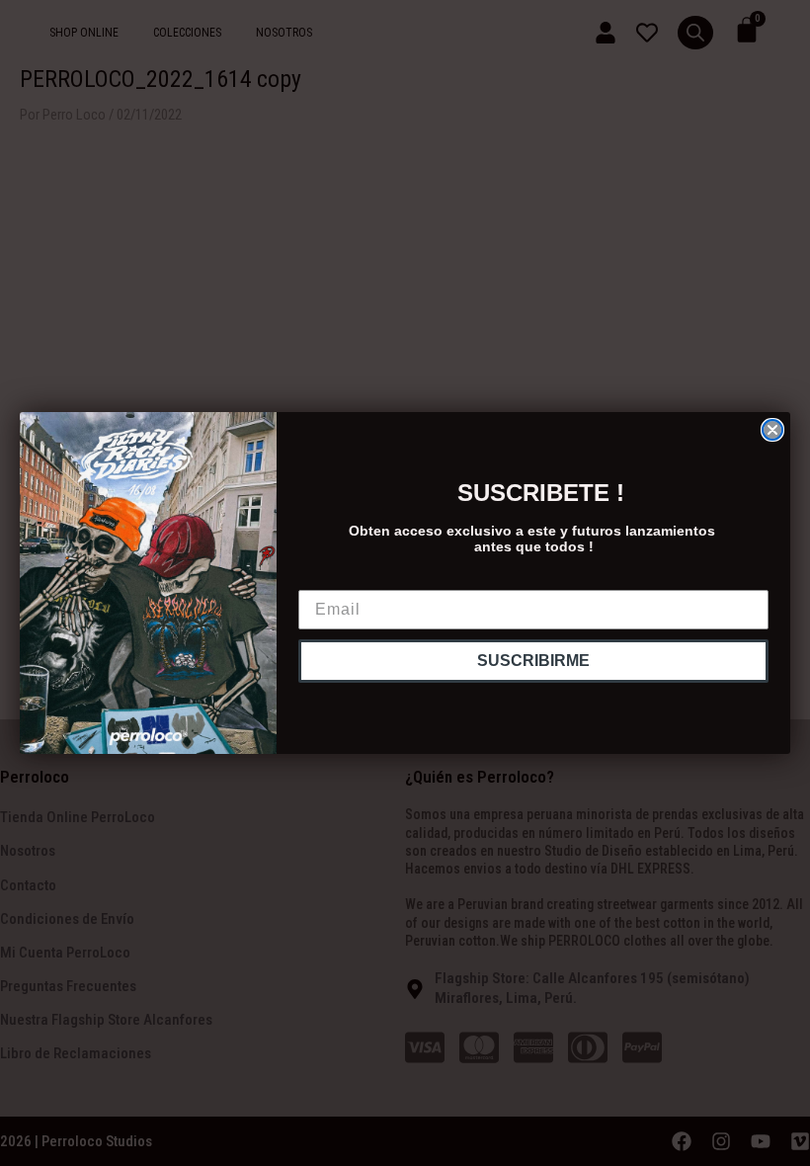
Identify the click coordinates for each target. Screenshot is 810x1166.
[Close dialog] (772, 430)
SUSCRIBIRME (533, 660)
